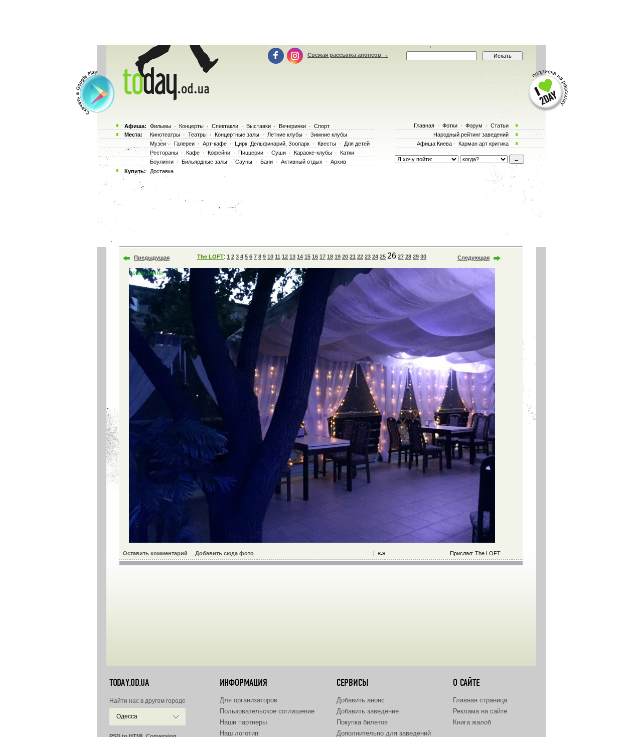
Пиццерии (250, 153)
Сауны (243, 162)
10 (270, 257)
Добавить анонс (361, 700)
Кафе (193, 153)
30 (423, 257)
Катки (347, 153)
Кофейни (219, 153)
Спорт (322, 126)
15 (307, 257)
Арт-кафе (215, 144)
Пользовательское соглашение (267, 711)
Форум (474, 125)
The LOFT (210, 257)
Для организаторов (248, 700)
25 (383, 257)
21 (353, 257)
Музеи (158, 144)
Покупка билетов (362, 722)
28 (408, 257)
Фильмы (160, 126)
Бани (266, 162)
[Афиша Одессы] (168, 98)
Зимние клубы (328, 135)
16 (315, 257)
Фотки (449, 125)
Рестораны (164, 153)
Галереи (184, 144)
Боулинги (162, 162)
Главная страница (480, 700)
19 (338, 257)
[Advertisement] (321, 22)
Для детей (357, 144)
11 (277, 257)
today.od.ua (129, 682)
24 (375, 257)
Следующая (473, 258)
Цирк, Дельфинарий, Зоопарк (272, 144)
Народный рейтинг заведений (471, 135)
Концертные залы (237, 135)
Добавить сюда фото (224, 553)
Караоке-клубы (313, 153)
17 (322, 257)
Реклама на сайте (480, 711)
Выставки (258, 126)
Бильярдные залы (204, 162)
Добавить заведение (368, 711)
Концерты (191, 126)
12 (285, 257)
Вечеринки (292, 126)
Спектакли (225, 126)
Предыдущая (152, 258)
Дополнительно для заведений (384, 733)
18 (330, 257)
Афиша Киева (434, 144)
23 (368, 257)
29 (416, 257)
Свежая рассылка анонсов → (347, 55)
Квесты (326, 144)
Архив (338, 162)
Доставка (162, 171)
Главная (424, 125)
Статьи (500, 125)
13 (292, 257)
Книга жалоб (472, 722)
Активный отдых (302, 162)
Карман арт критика (483, 144)
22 (360, 257)
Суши (278, 153)
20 (345, 257)
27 (401, 257)
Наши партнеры (243, 722)
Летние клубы (284, 135)
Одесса (126, 716)
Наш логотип (239, 733)
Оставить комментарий (155, 553)
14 (300, 257)
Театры (197, 135)
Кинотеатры (165, 135)
